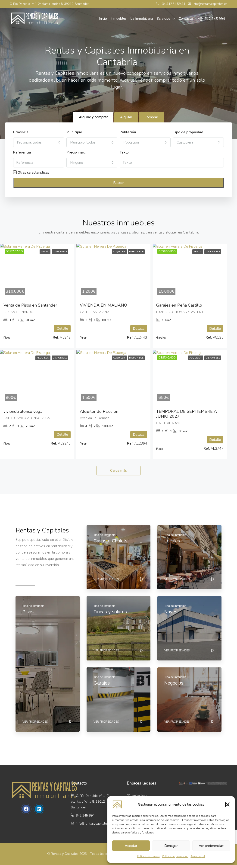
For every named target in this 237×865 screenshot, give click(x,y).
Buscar (118, 182)
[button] (227, 804)
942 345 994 (214, 18)
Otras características (33, 172)
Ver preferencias (211, 845)
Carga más (118, 470)
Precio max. (75, 152)
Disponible (60, 251)
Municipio (74, 132)
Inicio (103, 18)
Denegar (171, 845)
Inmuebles (119, 18)
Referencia (22, 152)
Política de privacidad (175, 856)
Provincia (20, 132)
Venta (45, 251)
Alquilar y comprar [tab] (93, 117)
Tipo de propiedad (188, 132)
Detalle (62, 328)
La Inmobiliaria (141, 18)
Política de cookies (148, 856)
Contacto (186, 18)
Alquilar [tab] (126, 117)
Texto (124, 152)
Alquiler (119, 251)
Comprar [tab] (151, 117)
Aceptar (131, 845)
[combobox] (38, 142)
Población (128, 132)
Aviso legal (198, 856)
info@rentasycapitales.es (94, 823)
